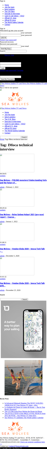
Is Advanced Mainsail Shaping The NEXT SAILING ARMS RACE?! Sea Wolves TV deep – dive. (24, 404)
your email (25, 46)
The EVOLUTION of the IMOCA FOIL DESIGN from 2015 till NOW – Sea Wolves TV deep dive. (25, 415)
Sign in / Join (9, 55)
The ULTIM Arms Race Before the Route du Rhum (23, 411)
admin (2, 187)
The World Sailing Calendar (14, 22)
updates (2, 176)
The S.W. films (10, 11)
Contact (7, 25)
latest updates (10, 9)
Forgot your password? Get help (11, 70)
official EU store (10, 20)
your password (26, 35)
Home (7, 5)
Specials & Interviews (12, 14)
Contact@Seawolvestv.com (18, 446)
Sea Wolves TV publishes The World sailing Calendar (24, 418)
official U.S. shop (10, 18)
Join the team (9, 7)
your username (26, 33)
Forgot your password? (8, 40)
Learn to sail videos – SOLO (14, 16)
